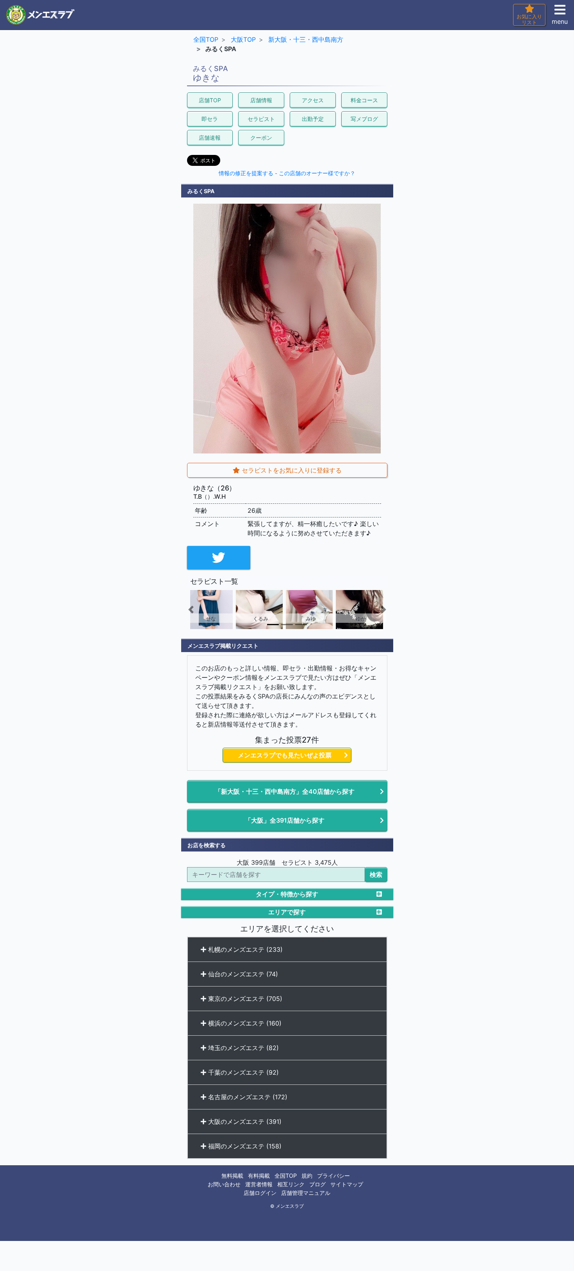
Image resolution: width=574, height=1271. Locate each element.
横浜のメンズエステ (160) (244, 1023)
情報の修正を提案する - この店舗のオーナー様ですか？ (287, 173)
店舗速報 (210, 137)
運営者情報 (259, 1184)
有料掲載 (259, 1175)
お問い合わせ (224, 1184)
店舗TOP (210, 100)
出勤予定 (313, 119)
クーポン (261, 137)
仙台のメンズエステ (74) (242, 974)
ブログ (317, 1184)
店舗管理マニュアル (305, 1192)
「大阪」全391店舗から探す (284, 820)
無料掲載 (232, 1175)
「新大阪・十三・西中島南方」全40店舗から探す (285, 791)
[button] (202, 609)
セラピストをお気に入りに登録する (291, 470)
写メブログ (364, 119)
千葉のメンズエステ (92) (242, 1072)
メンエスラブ (290, 1206)
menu (560, 21)
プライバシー (333, 1175)
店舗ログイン (260, 1192)
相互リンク (291, 1184)
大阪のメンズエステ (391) (244, 1121)
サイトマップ (346, 1184)
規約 (306, 1175)
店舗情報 (261, 100)
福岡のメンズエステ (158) (244, 1146)
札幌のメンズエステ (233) (244, 949)
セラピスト (261, 119)
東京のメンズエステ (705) (244, 999)
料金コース (364, 100)
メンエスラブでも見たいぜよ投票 (285, 755)
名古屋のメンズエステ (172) (246, 1097)
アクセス (313, 100)
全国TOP (286, 1175)
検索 (376, 874)
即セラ (209, 119)
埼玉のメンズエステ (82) (242, 1048)
